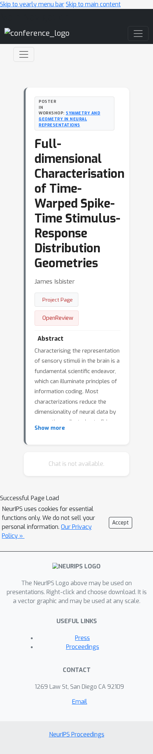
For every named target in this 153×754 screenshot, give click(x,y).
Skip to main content (93, 4)
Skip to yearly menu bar (32, 4)
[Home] (36, 33)
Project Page (57, 299)
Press (82, 638)
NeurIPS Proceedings (76, 734)
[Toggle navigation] (23, 54)
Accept (120, 522)
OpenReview (57, 318)
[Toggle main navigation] (138, 33)
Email (79, 702)
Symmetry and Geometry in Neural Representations (69, 118)
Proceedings (82, 647)
